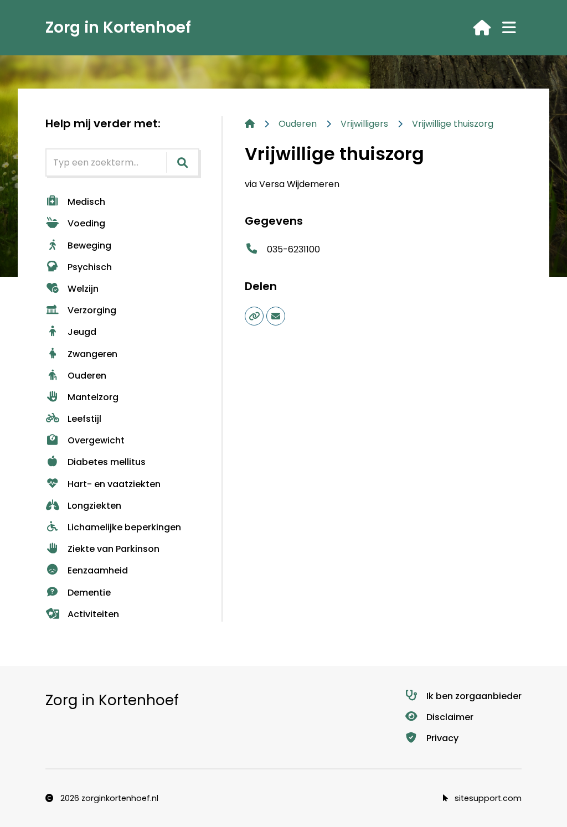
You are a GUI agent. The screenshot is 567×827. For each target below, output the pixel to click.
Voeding (86, 223)
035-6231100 (293, 249)
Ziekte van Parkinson (113, 548)
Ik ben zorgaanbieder (474, 696)
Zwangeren (92, 354)
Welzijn (83, 288)
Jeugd (82, 331)
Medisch (86, 201)
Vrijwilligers (364, 123)
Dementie (89, 592)
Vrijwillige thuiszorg (452, 123)
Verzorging (92, 310)
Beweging (89, 245)
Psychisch (90, 267)
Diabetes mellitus (107, 462)
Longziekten (94, 505)
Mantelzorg (93, 397)
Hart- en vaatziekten (114, 484)
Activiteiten (93, 614)
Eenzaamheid (98, 570)
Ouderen (87, 375)
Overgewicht (96, 440)
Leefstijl (84, 418)
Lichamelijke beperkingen (124, 527)
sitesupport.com (487, 798)
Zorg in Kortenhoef (118, 27)
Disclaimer (449, 717)
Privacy (442, 738)
